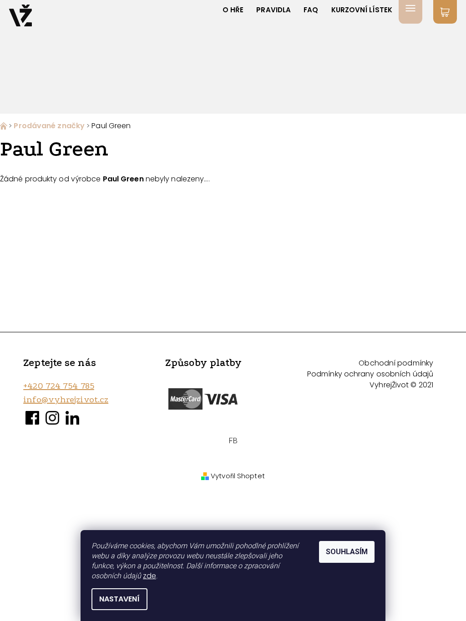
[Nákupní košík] (445, 12)
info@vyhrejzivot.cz (65, 400)
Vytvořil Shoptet (238, 476)
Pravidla (273, 10)
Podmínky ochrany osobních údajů (370, 374)
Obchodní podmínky (396, 363)
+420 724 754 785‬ (58, 386)
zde (149, 576)
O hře (233, 10)
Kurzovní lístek (362, 10)
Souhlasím (347, 551)
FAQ (311, 10)
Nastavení (119, 599)
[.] (4, 125)
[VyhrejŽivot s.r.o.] (20, 15)
